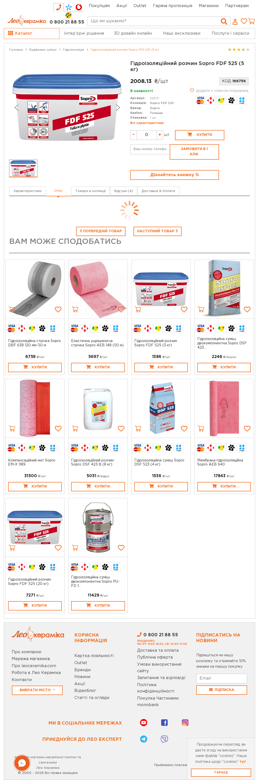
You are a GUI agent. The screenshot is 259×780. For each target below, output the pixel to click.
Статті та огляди (91, 698)
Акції (121, 6)
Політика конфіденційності (156, 688)
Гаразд (221, 772)
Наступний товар (156, 231)
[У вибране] (58, 309)
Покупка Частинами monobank (158, 702)
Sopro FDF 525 (162, 103)
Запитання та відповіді (161, 678)
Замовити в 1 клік (194, 151)
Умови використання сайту (159, 668)
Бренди (82, 670)
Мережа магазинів (31, 659)
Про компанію (26, 652)
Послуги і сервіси (230, 33)
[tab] (58, 7)
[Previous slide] (16, 107)
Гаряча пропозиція (172, 6)
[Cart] (12, 309)
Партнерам (237, 6)
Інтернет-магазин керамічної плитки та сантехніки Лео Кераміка (48, 762)
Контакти (22, 680)
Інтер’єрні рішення (84, 33)
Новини (82, 677)
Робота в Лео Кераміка (36, 673)
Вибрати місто (36, 690)
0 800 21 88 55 (67, 22)
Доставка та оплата (158, 650)
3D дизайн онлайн (133, 33)
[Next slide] (118, 107)
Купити (204, 134)
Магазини (209, 6)
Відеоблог (85, 691)
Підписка (224, 689)
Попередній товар (102, 231)
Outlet (80, 663)
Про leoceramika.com (34, 666)
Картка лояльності (94, 656)
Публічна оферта (155, 657)
